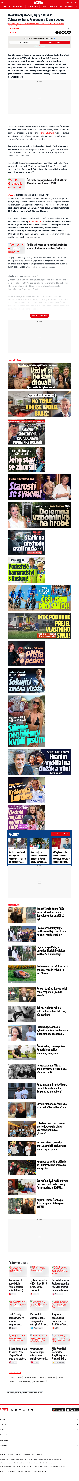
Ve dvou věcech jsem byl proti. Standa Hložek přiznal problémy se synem (52, 1145)
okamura (18, 1392)
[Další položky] (76, 6)
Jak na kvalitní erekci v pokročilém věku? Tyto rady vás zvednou (52, 1010)
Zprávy (12, 1377)
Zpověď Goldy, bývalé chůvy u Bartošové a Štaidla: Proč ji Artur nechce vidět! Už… (52, 1183)
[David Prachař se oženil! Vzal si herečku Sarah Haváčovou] (22, 1110)
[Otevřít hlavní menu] (2, 2)
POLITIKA (14, 834)
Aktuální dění (15, 1372)
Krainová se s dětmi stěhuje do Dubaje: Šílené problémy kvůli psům (51, 1164)
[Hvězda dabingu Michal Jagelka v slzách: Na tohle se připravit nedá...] (22, 1071)
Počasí (42, 1377)
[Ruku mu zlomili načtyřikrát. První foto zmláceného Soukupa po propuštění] (22, 1091)
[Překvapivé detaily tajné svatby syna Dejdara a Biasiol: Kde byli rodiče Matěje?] (22, 934)
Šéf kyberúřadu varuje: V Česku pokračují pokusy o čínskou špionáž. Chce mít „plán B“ (61, 857)
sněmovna (10, 1392)
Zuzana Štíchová (13, 28)
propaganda (33, 1392)
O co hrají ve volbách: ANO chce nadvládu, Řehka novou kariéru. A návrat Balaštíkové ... (39, 857)
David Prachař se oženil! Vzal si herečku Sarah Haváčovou (52, 1105)
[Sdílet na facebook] (57, 32)
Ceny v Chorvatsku (39, 1381)
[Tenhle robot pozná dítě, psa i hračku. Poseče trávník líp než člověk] (22, 974)
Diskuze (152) (12, 32)
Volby (19, 1377)
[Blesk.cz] (39, 2)
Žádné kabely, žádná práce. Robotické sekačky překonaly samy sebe (51, 1049)
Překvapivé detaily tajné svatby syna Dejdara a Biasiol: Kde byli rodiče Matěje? (52, 931)
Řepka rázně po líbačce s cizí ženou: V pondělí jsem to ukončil (52, 991)
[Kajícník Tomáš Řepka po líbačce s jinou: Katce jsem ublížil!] (22, 1206)
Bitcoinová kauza (24, 1381)
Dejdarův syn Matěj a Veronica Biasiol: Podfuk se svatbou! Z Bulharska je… (51, 950)
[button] (58, 1410)
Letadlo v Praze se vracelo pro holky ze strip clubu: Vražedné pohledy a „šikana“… (51, 1128)
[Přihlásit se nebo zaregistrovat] (76, 2)
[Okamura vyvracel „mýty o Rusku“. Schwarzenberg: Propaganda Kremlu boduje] (39, 24)
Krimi (61, 1377)
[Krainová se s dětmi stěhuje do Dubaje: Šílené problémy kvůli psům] (22, 1167)
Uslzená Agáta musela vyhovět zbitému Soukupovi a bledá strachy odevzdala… (52, 1030)
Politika (11, 848)
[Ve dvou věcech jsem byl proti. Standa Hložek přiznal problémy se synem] (22, 1148)
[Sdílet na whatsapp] (66, 32)
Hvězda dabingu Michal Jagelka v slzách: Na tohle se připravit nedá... (52, 1068)
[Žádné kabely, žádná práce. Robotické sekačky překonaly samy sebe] (22, 1052)
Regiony (12, 1381)
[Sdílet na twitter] (60, 32)
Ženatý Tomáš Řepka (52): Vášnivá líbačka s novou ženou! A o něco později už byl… (50, 913)
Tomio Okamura (47, 132)
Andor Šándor (35, 221)
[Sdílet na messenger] (63, 32)
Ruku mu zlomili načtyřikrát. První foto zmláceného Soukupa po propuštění (52, 1087)
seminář (24, 1392)
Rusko (40, 1392)
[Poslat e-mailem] (69, 32)
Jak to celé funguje (39, 46)
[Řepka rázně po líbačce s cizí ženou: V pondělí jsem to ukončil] (22, 994)
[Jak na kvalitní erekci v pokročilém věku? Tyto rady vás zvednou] (22, 1014)
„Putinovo (11, 194)
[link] (12, 1409)
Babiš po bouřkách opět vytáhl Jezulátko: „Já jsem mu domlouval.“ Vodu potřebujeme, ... (17, 857)
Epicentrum (51, 1377)
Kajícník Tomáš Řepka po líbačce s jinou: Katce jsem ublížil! (50, 1203)
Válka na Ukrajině (30, 1377)
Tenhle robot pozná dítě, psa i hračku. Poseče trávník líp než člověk (52, 969)
